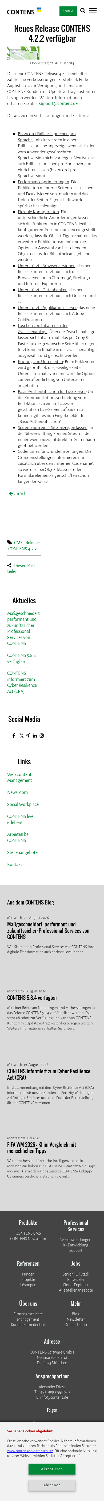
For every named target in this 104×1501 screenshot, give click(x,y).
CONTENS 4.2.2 (22, 549)
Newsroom (17, 792)
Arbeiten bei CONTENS (18, 837)
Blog (75, 1314)
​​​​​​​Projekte (28, 1279)
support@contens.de (58, 103)
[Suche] (83, 11)
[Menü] (93, 11)
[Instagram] (42, 735)
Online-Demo (76, 1324)
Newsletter (76, 1319)
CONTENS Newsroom (28, 1238)
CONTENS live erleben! (20, 819)
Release (32, 542)
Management (28, 1319)
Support (75, 1250)
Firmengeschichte (28, 1314)
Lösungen (28, 1285)
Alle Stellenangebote (76, 1290)
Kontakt (14, 864)
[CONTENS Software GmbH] (24, 13)
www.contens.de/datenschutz (30, 1451)
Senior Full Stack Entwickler (75, 1277)
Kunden (28, 1274)
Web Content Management (19, 777)
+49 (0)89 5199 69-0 (54, 1392)
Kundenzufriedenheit (28, 1324)
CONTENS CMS (28, 1233)
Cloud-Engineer (76, 1285)
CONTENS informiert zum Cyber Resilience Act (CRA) (22, 682)
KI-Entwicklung (75, 1245)
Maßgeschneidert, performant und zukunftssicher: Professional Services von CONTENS (24, 628)
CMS (18, 542)
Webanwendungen (75, 1239)
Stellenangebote (22, 852)
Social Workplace (23, 804)
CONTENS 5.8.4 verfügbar (21, 658)
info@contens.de (54, 1397)
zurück (19, 494)
